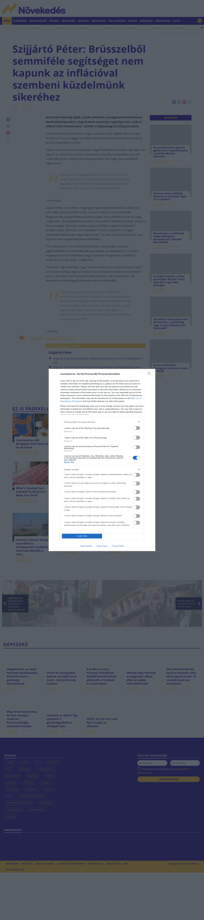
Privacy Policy (118, 546)
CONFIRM (82, 536)
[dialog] (102, 460)
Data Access (102, 546)
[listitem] (102, 421)
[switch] (136, 428)
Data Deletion (86, 546)
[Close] (150, 374)
